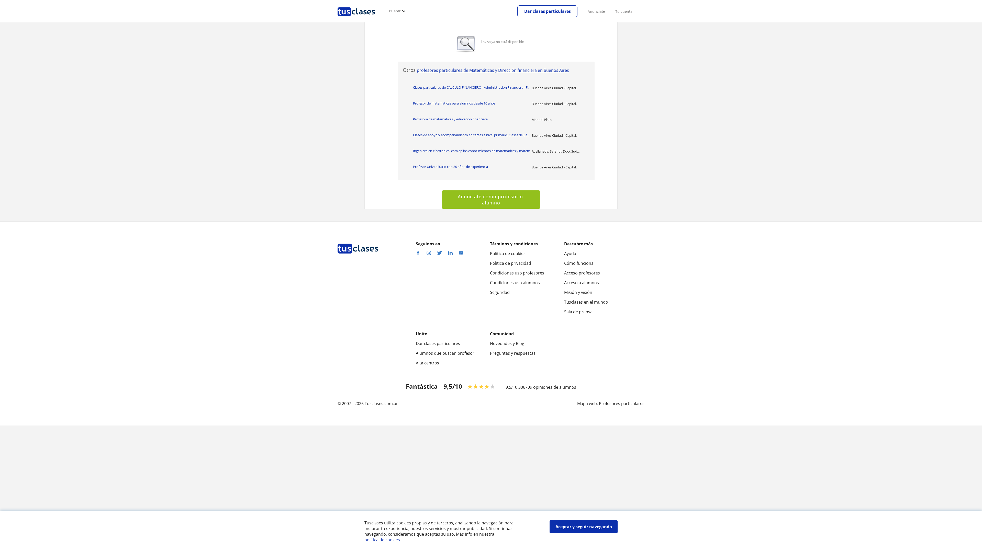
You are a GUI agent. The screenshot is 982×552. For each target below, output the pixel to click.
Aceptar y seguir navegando (583, 527)
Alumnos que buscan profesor (445, 353)
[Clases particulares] (356, 18)
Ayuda (570, 253)
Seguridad (500, 292)
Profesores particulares (621, 403)
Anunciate (596, 11)
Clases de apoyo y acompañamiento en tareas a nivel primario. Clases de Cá (471, 135)
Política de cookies (508, 253)
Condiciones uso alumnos (515, 282)
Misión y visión (578, 292)
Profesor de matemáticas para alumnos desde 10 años (454, 103)
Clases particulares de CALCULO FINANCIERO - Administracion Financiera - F (471, 87)
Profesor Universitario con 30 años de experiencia (450, 166)
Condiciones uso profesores (517, 273)
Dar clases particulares (547, 11)
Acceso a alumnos (581, 282)
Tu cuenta (623, 11)
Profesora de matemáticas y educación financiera (450, 119)
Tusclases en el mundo (586, 302)
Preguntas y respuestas (512, 353)
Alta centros (427, 363)
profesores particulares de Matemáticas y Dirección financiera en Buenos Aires (493, 70)
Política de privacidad (510, 263)
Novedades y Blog (507, 343)
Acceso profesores (582, 273)
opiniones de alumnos (554, 387)
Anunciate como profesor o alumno (491, 199)
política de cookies (382, 540)
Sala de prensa (578, 312)
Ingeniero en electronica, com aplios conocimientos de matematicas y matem (472, 150)
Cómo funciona (579, 263)
